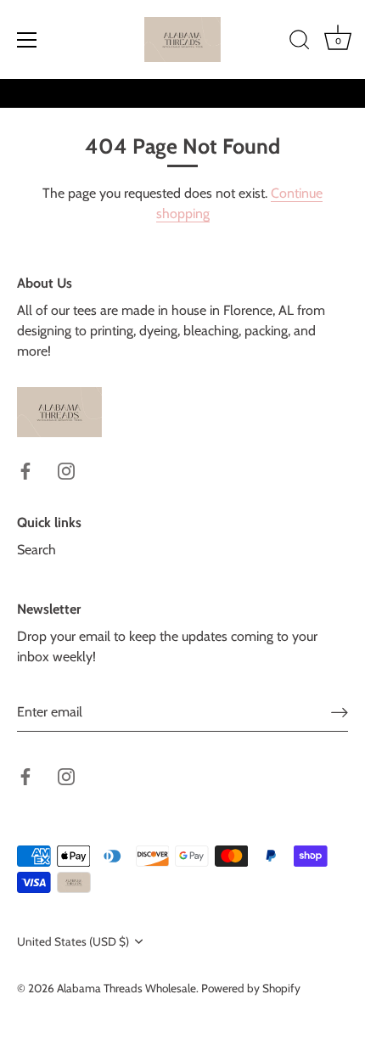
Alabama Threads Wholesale (126, 988)
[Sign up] (339, 712)
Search (36, 550)
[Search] (299, 42)
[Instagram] (66, 470)
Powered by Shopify (250, 988)
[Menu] (27, 40)
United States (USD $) (73, 941)
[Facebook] (25, 470)
